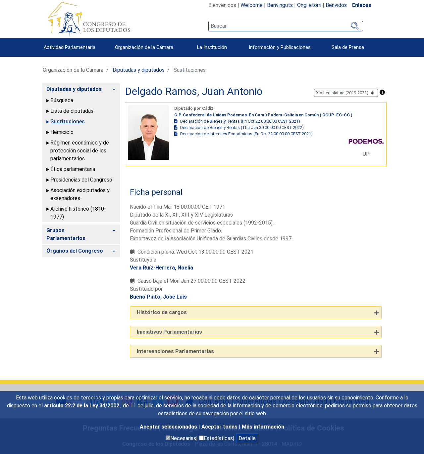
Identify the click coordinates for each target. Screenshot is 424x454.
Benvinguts (280, 5)
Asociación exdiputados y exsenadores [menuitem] (80, 194)
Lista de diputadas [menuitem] (71, 111)
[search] (285, 26)
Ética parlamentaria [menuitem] (72, 169)
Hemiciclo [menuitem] (62, 132)
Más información (263, 427)
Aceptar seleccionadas (169, 427)
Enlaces (361, 5)
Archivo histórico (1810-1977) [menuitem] (78, 213)
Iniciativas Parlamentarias (169, 332)
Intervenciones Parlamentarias (175, 351)
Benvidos (336, 5)
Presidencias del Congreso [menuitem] (81, 180)
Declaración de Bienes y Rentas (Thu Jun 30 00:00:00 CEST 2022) (242, 127)
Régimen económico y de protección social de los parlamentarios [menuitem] (79, 151)
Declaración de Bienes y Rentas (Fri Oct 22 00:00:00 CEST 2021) (240, 121)
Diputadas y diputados (139, 70)
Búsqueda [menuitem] (61, 100)
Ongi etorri (309, 5)
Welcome (251, 5)
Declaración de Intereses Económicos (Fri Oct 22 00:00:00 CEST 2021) (246, 133)
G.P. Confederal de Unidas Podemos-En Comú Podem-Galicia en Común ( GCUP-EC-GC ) (263, 114)
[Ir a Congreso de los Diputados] (88, 19)
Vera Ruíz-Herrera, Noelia (161, 268)
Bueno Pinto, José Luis (158, 297)
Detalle (247, 438)
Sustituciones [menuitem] (67, 121)
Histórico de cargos (162, 312)
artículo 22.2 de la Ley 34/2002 (82, 405)
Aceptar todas (220, 427)
